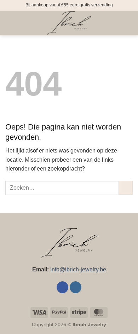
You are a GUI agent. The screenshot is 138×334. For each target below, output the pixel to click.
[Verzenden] (126, 188)
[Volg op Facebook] (62, 287)
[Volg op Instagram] (75, 287)
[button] (9, 22)
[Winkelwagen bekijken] (129, 23)
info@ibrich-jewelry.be (78, 269)
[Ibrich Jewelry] (69, 23)
